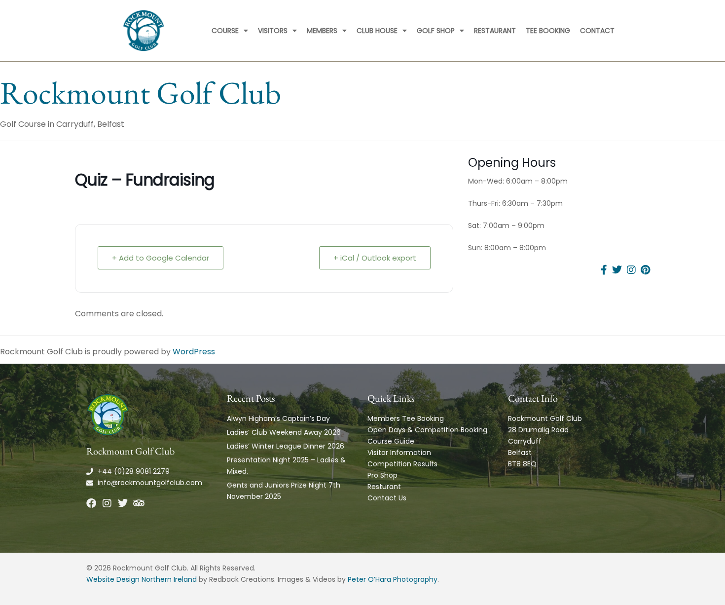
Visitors (273, 31)
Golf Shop (436, 31)
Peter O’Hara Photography (392, 579)
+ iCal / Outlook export (374, 258)
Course (225, 31)
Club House (377, 31)
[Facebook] (91, 503)
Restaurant (495, 31)
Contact (597, 31)
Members (322, 31)
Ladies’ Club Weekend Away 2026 (284, 432)
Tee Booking (548, 31)
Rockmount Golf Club (140, 92)
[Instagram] (107, 503)
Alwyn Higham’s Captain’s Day (278, 418)
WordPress (194, 351)
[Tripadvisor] (139, 503)
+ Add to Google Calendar (160, 258)
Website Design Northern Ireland (141, 579)
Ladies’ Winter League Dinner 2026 (285, 446)
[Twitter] (123, 503)
